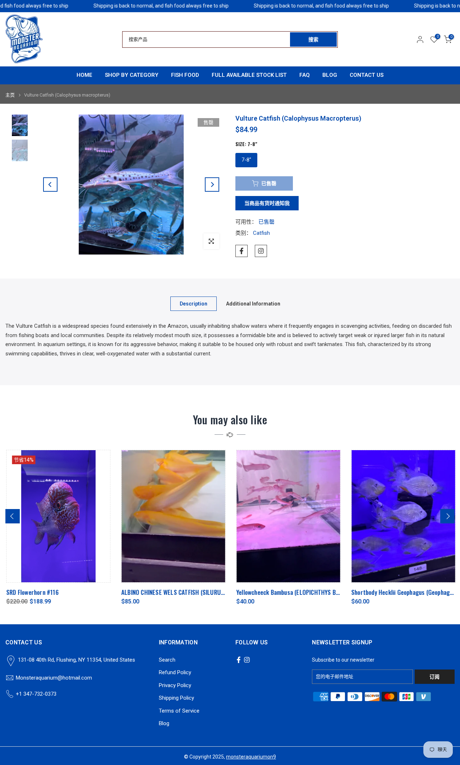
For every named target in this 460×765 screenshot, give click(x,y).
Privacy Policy (175, 685)
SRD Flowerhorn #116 (31, 592)
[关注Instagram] (261, 251)
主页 (10, 95)
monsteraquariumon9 (251, 757)
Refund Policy (175, 672)
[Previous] (50, 184)
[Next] (212, 184)
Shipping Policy (176, 698)
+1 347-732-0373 (36, 694)
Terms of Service (179, 711)
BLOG (329, 75)
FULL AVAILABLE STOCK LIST (249, 75)
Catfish (261, 233)
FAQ (304, 75)
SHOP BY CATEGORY (131, 75)
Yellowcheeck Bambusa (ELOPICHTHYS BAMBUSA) (296, 592)
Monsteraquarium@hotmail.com (54, 678)
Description (193, 304)
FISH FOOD (185, 75)
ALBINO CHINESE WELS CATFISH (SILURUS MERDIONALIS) (190, 592)
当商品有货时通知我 (267, 203)
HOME (84, 75)
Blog (164, 723)
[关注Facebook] (241, 251)
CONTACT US (366, 75)
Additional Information (253, 304)
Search (167, 660)
